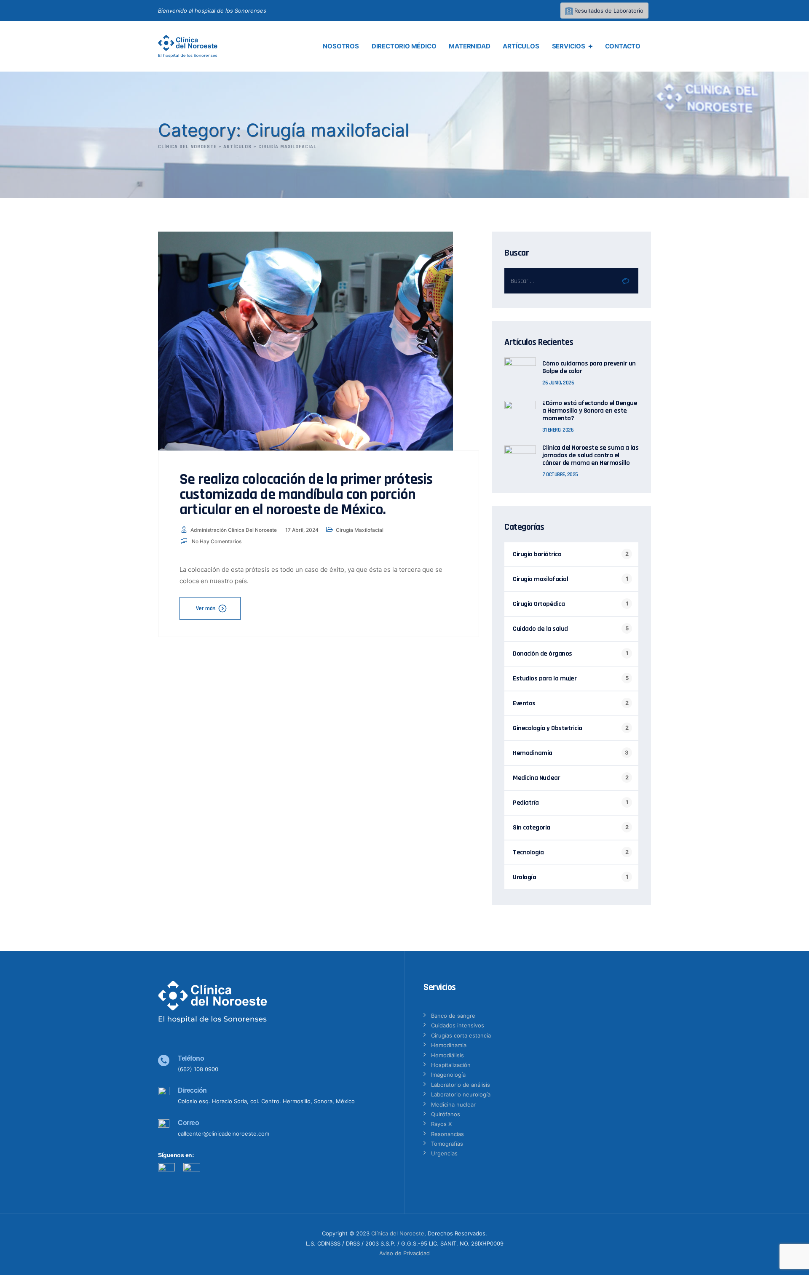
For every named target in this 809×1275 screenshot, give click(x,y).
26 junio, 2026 (558, 382)
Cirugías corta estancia (461, 1035)
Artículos (521, 46)
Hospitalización (451, 1065)
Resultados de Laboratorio (608, 10)
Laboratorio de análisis (460, 1084)
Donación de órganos (542, 653)
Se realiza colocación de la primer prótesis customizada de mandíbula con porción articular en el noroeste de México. (306, 494)
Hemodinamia (532, 753)
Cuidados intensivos (457, 1025)
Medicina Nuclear (536, 778)
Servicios (568, 46)
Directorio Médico (404, 46)
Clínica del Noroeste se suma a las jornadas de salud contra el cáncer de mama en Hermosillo (590, 455)
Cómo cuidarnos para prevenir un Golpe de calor (589, 367)
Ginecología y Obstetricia (547, 728)
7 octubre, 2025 (560, 474)
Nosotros (341, 46)
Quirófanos (445, 1114)
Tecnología (528, 852)
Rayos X (441, 1123)
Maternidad (469, 46)
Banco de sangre (453, 1015)
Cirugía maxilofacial (359, 530)
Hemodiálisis (447, 1055)
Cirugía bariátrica (537, 554)
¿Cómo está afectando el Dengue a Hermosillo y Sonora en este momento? (589, 411)
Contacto (622, 46)
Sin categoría (531, 827)
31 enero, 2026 (557, 430)
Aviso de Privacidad (404, 1253)
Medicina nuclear (453, 1104)
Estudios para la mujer (544, 678)
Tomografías (447, 1143)
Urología (524, 877)
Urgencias (444, 1153)
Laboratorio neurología (460, 1094)
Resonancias (447, 1134)
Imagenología (448, 1074)
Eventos (524, 703)
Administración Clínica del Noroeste (233, 530)
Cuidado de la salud (540, 628)
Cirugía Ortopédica (539, 604)
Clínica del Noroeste (397, 1233)
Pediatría (526, 802)
